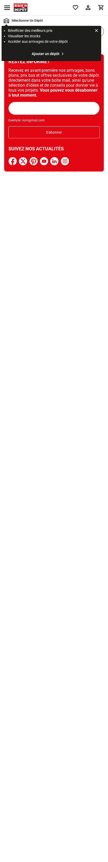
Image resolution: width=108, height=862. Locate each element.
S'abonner (54, 132)
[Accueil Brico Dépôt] (21, 7)
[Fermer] (96, 31)
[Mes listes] (75, 7)
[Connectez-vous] (88, 7)
